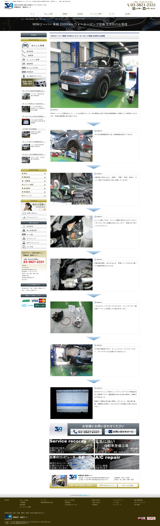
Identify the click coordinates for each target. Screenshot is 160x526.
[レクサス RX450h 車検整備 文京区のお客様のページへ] (26, 94)
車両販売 (27, 192)
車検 (25, 173)
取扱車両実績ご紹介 (47, 502)
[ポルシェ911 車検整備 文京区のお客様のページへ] (26, 158)
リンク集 (116, 502)
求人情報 (137, 504)
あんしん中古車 (70, 500)
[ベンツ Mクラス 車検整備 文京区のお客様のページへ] (26, 145)
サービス (43, 500)
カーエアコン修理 (25, 507)
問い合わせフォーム (108, 485)
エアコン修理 (28, 184)
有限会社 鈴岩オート (84, 495)
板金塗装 (27, 188)
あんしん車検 (24, 500)
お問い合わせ (150, 8)
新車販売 (67, 502)
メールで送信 (128, 485)
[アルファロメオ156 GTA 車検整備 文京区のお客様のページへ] (26, 120)
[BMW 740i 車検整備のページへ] (26, 132)
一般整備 (27, 181)
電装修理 (27, 177)
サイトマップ (117, 504)
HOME (7, 500)
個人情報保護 (138, 500)
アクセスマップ (118, 500)
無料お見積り (96, 500)
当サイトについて (139, 502)
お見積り (139, 8)
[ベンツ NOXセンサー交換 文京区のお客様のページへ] (26, 107)
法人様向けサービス (71, 504)
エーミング (28, 195)
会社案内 (95, 504)
